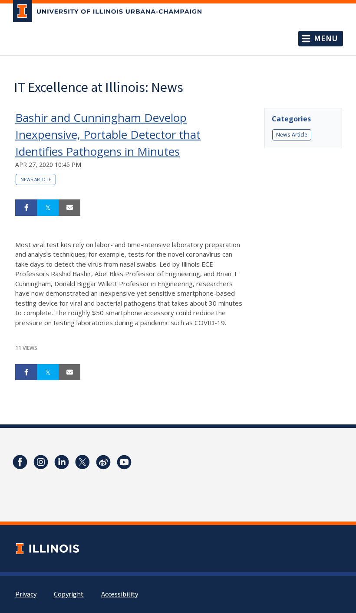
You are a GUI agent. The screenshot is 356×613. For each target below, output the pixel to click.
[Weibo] (103, 462)
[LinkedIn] (61, 462)
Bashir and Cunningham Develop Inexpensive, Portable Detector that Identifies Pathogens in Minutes (108, 134)
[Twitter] (82, 462)
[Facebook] (20, 462)
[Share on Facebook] (26, 207)
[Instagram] (40, 462)
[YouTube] (124, 462)
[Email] (69, 207)
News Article (35, 179)
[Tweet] (48, 207)
